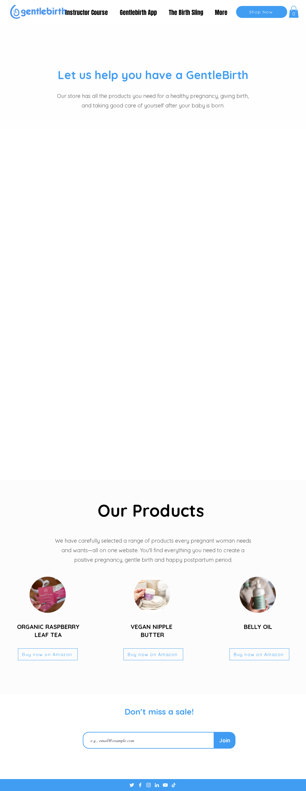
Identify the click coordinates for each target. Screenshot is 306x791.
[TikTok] (174, 785)
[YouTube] (165, 785)
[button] (294, 12)
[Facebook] (140, 785)
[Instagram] (149, 785)
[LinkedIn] (157, 785)
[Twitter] (132, 785)
